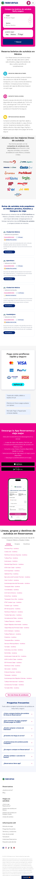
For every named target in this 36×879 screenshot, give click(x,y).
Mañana (13, 34)
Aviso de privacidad (8, 834)
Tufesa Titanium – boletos (12, 621)
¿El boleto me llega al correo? (14, 736)
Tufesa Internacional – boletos (14, 681)
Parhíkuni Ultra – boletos (12, 665)
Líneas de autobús (8, 817)
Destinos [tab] (26, 544)
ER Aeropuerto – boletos (12, 608)
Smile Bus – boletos (10, 596)
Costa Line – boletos (10, 551)
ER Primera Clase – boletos (13, 662)
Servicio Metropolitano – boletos (14, 643)
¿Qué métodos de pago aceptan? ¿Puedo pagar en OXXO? (15, 721)
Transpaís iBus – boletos (12, 640)
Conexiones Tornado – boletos (14, 684)
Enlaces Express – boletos (12, 672)
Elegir (21, 34)
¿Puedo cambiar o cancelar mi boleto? (14, 756)
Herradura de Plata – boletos (13, 618)
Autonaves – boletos (10, 561)
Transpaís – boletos (10, 675)
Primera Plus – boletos (11, 548)
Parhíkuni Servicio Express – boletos (15, 555)
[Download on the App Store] (18, 464)
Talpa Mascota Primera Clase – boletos (16, 627)
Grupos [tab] (17, 544)
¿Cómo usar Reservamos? (7, 805)
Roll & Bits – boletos (10, 653)
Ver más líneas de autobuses (18, 695)
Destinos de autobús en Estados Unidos (9, 813)
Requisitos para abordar (9, 842)
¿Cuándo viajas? (9, 32)
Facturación (6, 837)
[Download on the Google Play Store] (18, 469)
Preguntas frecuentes (9, 829)
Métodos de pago (8, 826)
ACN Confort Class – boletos (13, 659)
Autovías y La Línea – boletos (13, 650)
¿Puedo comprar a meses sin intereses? (14, 728)
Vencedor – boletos (10, 669)
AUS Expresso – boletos (12, 570)
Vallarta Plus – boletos (11, 574)
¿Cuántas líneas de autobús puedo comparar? (16, 742)
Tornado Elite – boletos (11, 688)
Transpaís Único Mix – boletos (13, 599)
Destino (8, 23)
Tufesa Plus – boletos (11, 558)
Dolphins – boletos (10, 637)
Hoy (7, 34)
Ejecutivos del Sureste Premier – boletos (17, 577)
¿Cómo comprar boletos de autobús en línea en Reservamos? (16, 714)
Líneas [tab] (8, 544)
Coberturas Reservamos (10, 839)
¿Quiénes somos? (8, 790)
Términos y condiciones (9, 831)
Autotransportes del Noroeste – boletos (17, 583)
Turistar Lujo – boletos (11, 605)
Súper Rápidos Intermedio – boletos (15, 624)
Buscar (18, 42)
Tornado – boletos (10, 646)
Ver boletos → (9, 252)
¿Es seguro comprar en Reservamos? (17, 749)
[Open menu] (33, 3)
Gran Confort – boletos (11, 580)
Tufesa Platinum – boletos (12, 634)
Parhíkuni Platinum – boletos (13, 612)
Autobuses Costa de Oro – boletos (15, 656)
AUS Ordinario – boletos (12, 631)
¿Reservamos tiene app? (12, 763)
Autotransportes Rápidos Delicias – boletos (18, 678)
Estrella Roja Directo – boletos (14, 564)
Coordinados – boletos (11, 589)
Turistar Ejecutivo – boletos (12, 615)
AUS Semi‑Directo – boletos (13, 593)
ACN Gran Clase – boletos (12, 567)
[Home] (10, 2)
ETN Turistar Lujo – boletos (12, 602)
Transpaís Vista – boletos (12, 586)
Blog (4, 792)
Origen (8, 15)
